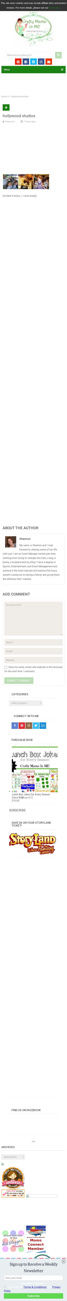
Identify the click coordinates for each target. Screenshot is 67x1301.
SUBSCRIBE (17, 810)
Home (4, 96)
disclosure (54, 7)
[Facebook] (15, 725)
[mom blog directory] (13, 1196)
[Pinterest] (22, 725)
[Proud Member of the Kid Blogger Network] (13, 1252)
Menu (7, 69)
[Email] (43, 725)
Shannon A (10, 121)
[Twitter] (36, 725)
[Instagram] (29, 725)
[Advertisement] (33, 148)
